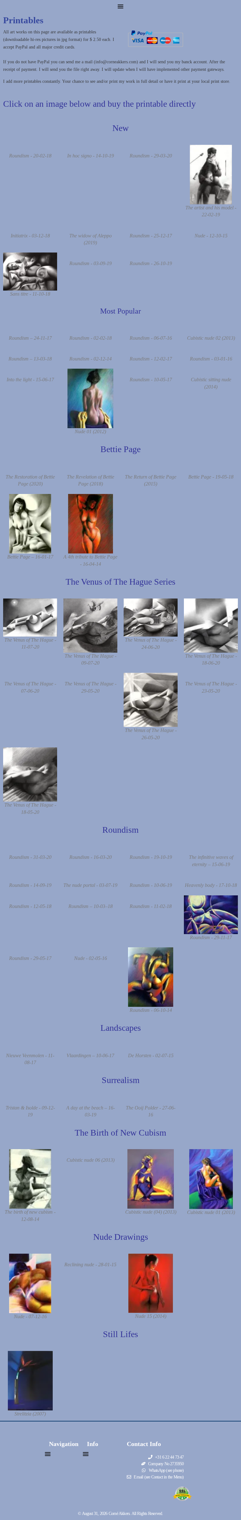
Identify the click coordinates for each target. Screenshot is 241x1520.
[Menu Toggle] (120, 6)
